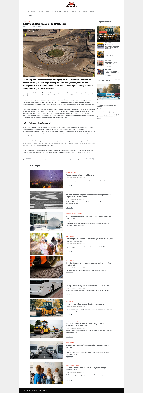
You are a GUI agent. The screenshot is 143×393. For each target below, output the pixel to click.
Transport (40, 11)
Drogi (67, 301)
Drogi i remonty (26, 21)
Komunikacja (68, 282)
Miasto (47, 11)
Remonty (67, 260)
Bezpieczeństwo (31, 11)
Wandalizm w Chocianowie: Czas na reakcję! (107, 105)
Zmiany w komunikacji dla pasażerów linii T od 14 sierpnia (88, 286)
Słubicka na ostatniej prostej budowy (110, 54)
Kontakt (30, 15)
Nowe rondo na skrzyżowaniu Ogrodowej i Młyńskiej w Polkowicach (112, 46)
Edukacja (67, 365)
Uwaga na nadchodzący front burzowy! (80, 175)
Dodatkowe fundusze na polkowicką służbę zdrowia (35, 160)
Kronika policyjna (100, 102)
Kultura (67, 236)
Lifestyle (85, 11)
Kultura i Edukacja (56, 11)
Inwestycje (80, 213)
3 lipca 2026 (101, 108)
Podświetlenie (76, 192)
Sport (72, 11)
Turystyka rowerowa (79, 321)
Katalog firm (93, 11)
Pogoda (74, 172)
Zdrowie (66, 11)
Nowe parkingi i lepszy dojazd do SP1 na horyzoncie (111, 64)
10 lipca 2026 (108, 48)
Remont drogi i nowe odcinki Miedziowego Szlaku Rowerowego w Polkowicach (85, 325)
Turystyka (77, 11)
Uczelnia (77, 365)
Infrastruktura (74, 213)
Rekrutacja (72, 365)
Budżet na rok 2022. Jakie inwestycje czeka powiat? (82, 160)
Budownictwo (68, 213)
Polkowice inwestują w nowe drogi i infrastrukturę (85, 304)
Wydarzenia (71, 236)
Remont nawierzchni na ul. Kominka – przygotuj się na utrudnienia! (112, 73)
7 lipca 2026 (108, 75)
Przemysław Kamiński (37, 26)
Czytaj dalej (69, 185)
